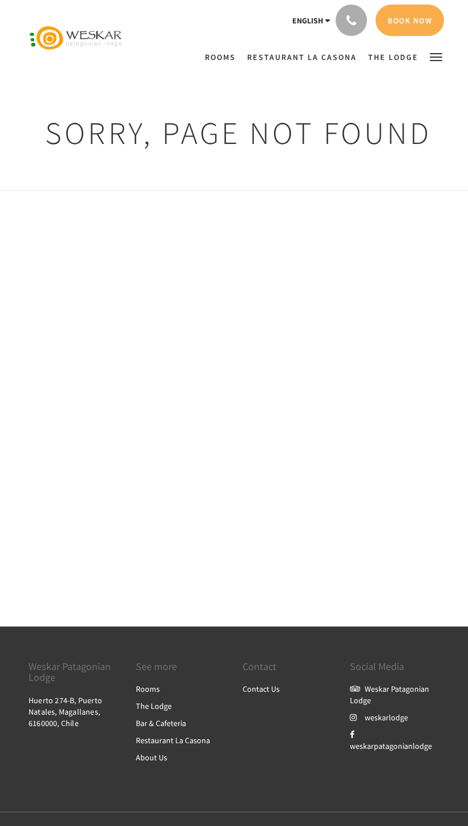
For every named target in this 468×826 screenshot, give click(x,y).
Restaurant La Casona (173, 740)
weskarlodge (386, 717)
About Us (151, 757)
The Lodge (154, 706)
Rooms (148, 689)
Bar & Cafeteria (161, 723)
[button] (436, 56)
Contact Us (261, 689)
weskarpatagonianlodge (391, 746)
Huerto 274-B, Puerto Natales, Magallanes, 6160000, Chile (65, 711)
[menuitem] (196, 51)
